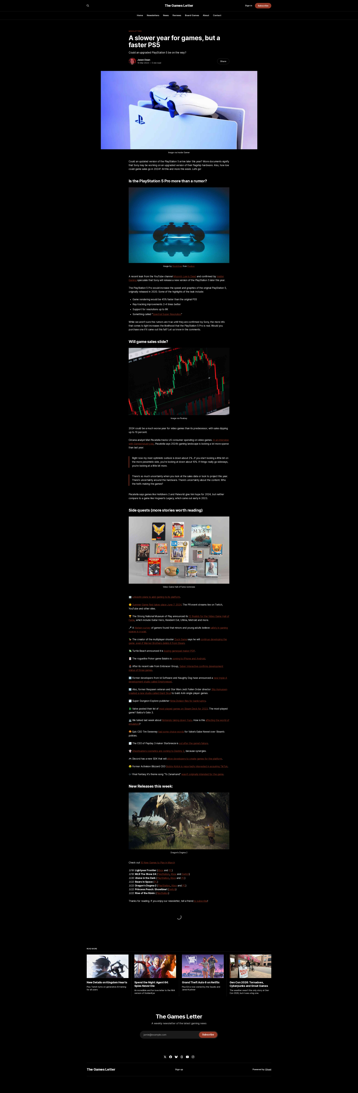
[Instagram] (193, 1056)
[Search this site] (87, 5)
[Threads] (181, 1056)
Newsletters (153, 15)
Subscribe (263, 5)
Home (140, 15)
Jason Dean (143, 59)
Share (223, 61)
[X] (165, 1056)
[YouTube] (187, 1056)
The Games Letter (179, 5)
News (166, 15)
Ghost (268, 1069)
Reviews (177, 15)
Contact (217, 15)
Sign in (248, 5)
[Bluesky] (176, 1056)
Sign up (179, 1069)
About (206, 15)
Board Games (192, 15)
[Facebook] (170, 1056)
